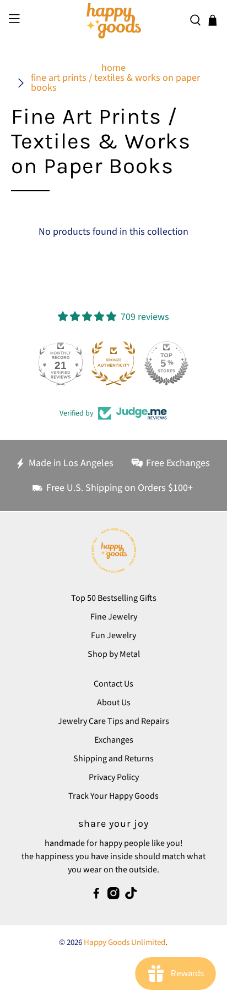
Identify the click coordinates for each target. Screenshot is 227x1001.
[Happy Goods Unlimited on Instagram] (113, 897)
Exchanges (113, 740)
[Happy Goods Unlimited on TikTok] (131, 897)
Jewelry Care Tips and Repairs (113, 721)
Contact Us (113, 684)
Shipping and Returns (113, 759)
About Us (114, 702)
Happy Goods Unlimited (124, 942)
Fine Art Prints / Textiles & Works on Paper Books (115, 83)
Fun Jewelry (113, 635)
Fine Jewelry (113, 617)
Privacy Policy (114, 777)
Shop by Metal (114, 654)
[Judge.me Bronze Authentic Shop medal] (113, 363)
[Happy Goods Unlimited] (113, 20)
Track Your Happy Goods (113, 796)
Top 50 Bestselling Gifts (113, 598)
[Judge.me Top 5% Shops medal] (166, 363)
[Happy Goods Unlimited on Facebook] (96, 897)
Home (113, 68)
